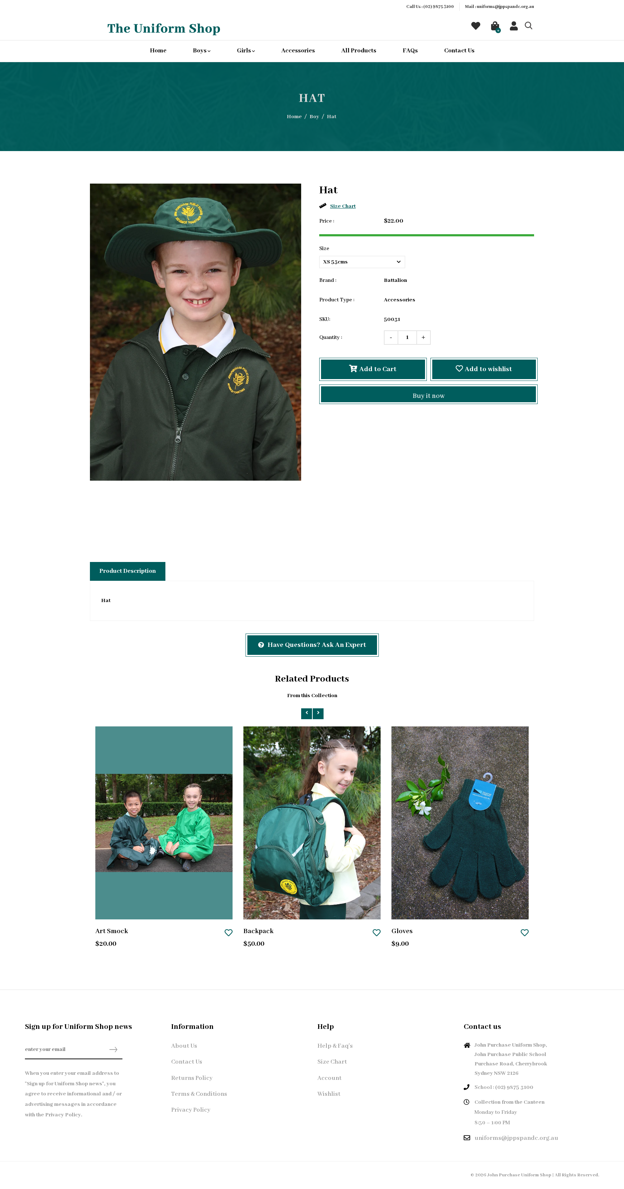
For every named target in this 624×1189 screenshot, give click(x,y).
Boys (200, 51)
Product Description (127, 571)
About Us (184, 1046)
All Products (358, 51)
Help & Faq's (335, 1046)
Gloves (402, 931)
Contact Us (459, 51)
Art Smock (111, 931)
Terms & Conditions (199, 1094)
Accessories (298, 51)
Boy (314, 116)
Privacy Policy (191, 1110)
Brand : (327, 280)
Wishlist (329, 1094)
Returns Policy (192, 1078)
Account (329, 1078)
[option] (195, 332)
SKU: (324, 319)
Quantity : (330, 337)
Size (324, 248)
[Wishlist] (476, 28)
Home (158, 51)
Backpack (258, 931)
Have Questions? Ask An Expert (317, 645)
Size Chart (343, 206)
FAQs (410, 51)
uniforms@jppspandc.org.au (505, 6)
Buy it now (429, 396)
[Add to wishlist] (229, 933)
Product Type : (336, 300)
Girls (244, 51)
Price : (326, 221)
